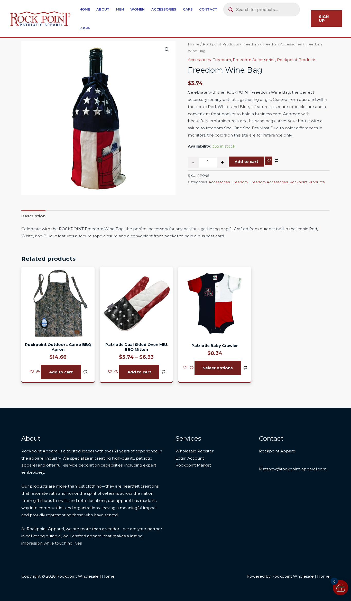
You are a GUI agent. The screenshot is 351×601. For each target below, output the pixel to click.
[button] (326, 18)
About (102, 9)
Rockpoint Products (221, 44)
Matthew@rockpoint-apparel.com (293, 469)
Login (84, 28)
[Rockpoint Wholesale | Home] (40, 18)
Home (84, 9)
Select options (218, 367)
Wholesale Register (195, 451)
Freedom (250, 44)
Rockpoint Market (193, 465)
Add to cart (246, 161)
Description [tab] (33, 216)
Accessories (163, 9)
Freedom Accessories (282, 44)
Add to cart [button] (61, 372)
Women (137, 9)
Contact (208, 9)
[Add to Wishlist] (268, 161)
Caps (188, 9)
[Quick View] (38, 372)
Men (120, 9)
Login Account (190, 458)
